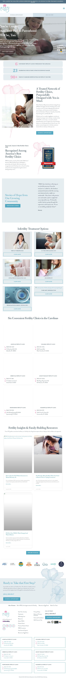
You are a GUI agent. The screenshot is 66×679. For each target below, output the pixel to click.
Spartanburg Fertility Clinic (18, 407)
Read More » (8, 484)
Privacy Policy (37, 612)
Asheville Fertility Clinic (18, 344)
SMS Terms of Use (38, 620)
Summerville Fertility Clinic (48, 407)
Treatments (20, 614)
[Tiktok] (13, 625)
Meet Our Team (54, 605)
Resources (20, 619)
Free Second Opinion (23, 630)
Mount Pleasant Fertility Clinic (48, 376)
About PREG (21, 621)
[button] (63, 8)
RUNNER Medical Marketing (42, 677)
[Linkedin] (4, 628)
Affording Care (21, 616)
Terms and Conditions (39, 618)
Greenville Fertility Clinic (17, 376)
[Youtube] (7, 625)
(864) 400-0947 (8, 594)
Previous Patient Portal (23, 626)
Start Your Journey (22, 612)
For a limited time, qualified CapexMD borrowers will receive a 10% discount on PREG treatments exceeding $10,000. (33, 2)
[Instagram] (10, 625)
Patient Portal (21, 623)
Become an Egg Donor (44, 605)
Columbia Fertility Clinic (48, 344)
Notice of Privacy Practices (38, 614)
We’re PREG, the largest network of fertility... (27, 605)
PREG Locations (22, 628)
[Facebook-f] (4, 625)
